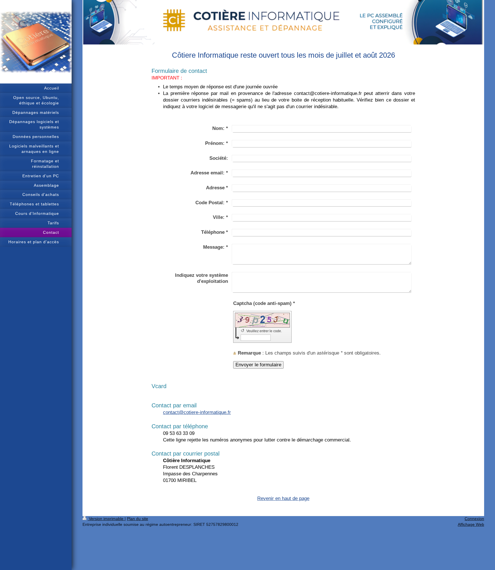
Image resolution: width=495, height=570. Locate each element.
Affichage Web (471, 524)
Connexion (474, 518)
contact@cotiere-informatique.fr (197, 412)
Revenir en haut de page (283, 498)
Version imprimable (106, 518)
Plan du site (137, 518)
